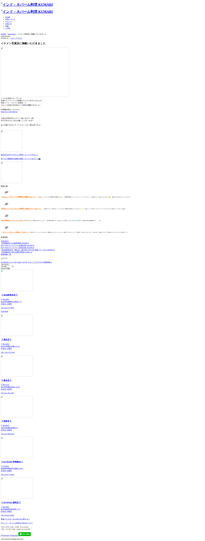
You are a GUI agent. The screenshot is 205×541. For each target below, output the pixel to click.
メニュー (8, 21)
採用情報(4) (47, 262)
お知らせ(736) (22, 262)
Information (12, 34)
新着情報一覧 (6, 254)
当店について (10, 19)
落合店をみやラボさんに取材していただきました (19, 155)
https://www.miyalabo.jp (9, 112)
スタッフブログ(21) (35, 262)
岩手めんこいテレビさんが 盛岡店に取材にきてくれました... (21, 208)
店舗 (7, 26)
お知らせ (8, 24)
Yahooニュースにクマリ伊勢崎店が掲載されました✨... (20, 197)
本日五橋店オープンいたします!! (12, 220)
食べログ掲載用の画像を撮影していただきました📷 (21, 159)
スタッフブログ (16, 38)
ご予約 (7, 28)
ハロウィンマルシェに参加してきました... (15, 232)
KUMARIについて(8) (9, 262)
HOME (7, 17)
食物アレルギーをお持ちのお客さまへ (15, 519)
